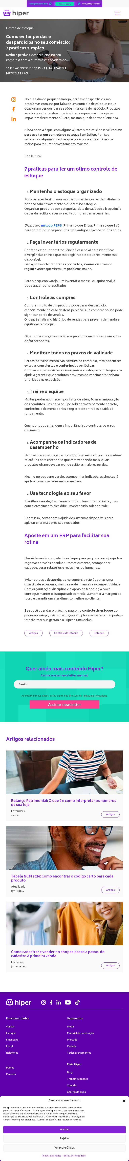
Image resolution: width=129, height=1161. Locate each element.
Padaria (71, 1046)
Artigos (33, 633)
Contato (72, 1086)
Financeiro (12, 1040)
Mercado (72, 1040)
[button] (124, 1101)
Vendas (10, 1027)
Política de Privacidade (74, 1156)
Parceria (11, 1074)
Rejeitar (64, 1139)
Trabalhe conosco (77, 1079)
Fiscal (9, 1046)
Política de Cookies (51, 1156)
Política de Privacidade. (95, 695)
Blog (70, 1073)
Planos (10, 1068)
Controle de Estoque (66, 633)
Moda (70, 1027)
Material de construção (80, 1033)
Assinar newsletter (64, 704)
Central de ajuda (76, 1092)
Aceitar (64, 1129)
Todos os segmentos (79, 1053)
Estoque (99, 633)
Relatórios (12, 1053)
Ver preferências (64, 1148)
